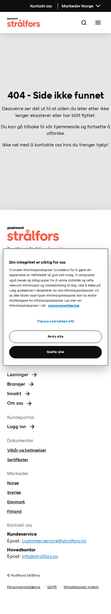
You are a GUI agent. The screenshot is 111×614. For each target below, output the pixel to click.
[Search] (84, 23)
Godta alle (55, 352)
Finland (14, 511)
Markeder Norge (77, 6)
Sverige (14, 492)
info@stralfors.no (40, 556)
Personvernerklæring (23, 587)
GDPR (52, 587)
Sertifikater (17, 459)
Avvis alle (56, 336)
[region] (55, 307)
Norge (13, 482)
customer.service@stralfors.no (54, 541)
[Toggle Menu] (98, 23)
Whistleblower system (81, 587)
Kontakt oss (41, 6)
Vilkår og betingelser (26, 450)
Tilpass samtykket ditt (55, 321)
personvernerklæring (63, 305)
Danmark (16, 501)
